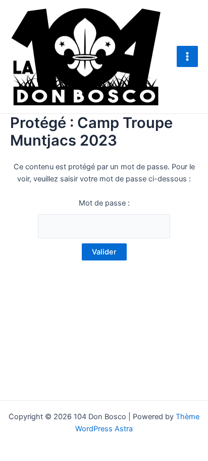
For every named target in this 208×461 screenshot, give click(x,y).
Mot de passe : (104, 203)
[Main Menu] (187, 56)
